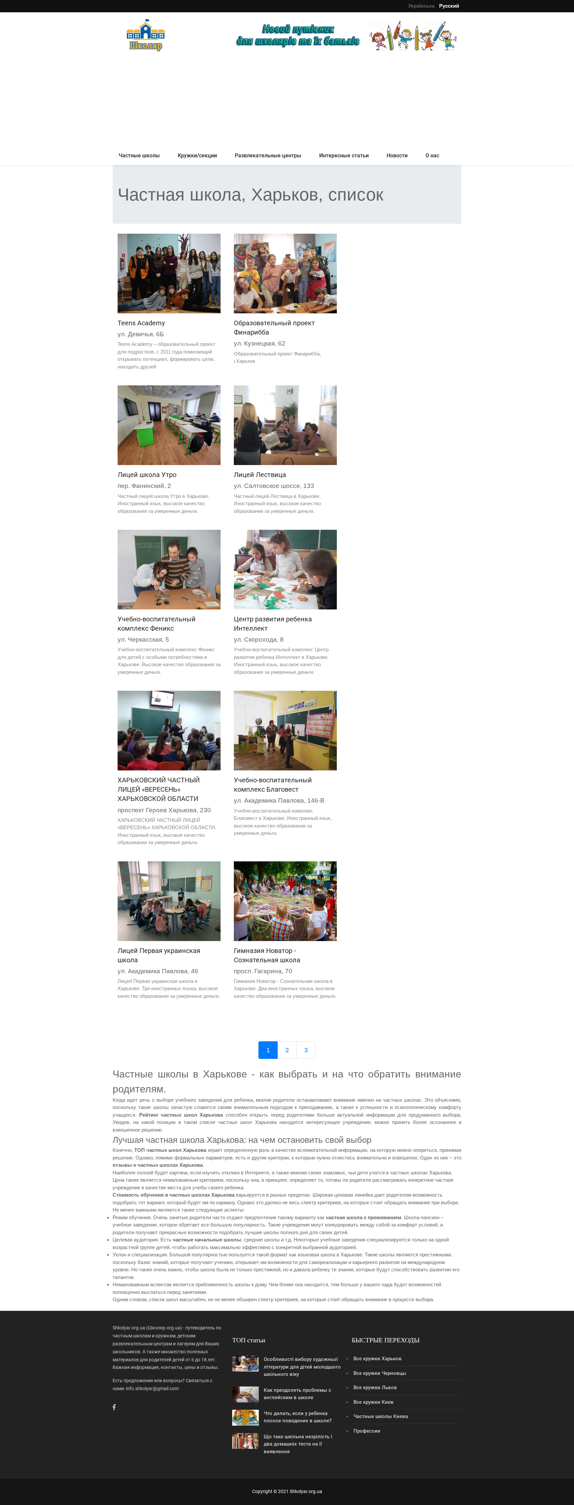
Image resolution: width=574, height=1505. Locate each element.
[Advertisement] (287, 100)
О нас (432, 155)
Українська (421, 6)
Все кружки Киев (373, 1402)
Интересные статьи (344, 155)
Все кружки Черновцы (379, 1373)
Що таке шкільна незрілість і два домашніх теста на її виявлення (298, 1444)
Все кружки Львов (375, 1387)
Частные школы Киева (380, 1416)
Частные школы (139, 155)
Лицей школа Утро (147, 475)
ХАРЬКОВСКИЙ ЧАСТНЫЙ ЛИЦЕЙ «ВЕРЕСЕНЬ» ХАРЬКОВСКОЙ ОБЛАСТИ (159, 789)
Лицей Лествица (260, 475)
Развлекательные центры (268, 155)
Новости (397, 155)
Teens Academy (141, 323)
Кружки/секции (197, 155)
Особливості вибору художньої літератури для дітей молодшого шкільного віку (302, 1366)
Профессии (366, 1431)
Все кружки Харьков (377, 1359)
